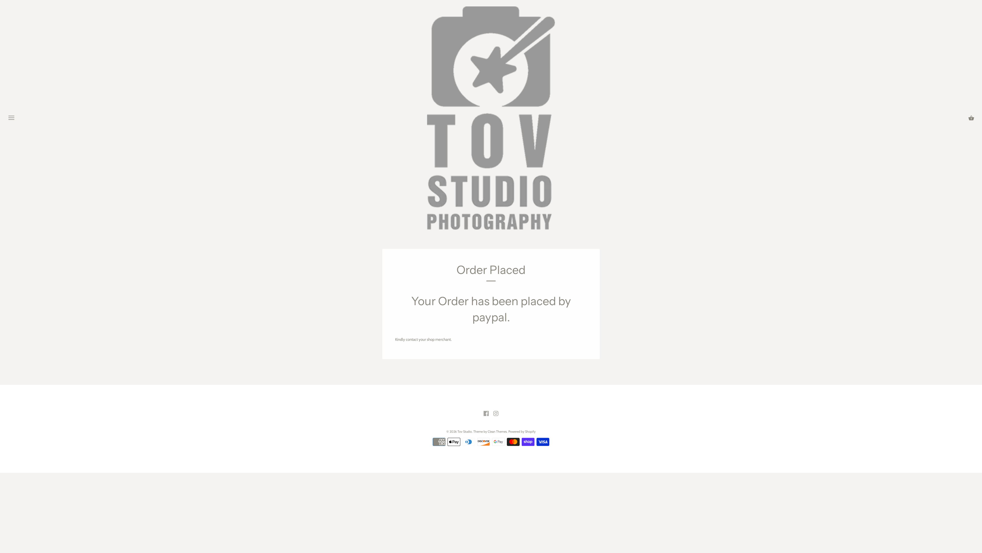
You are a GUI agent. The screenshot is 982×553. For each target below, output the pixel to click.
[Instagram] (495, 413)
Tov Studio (464, 431)
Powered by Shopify (521, 431)
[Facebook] (486, 413)
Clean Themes (497, 431)
